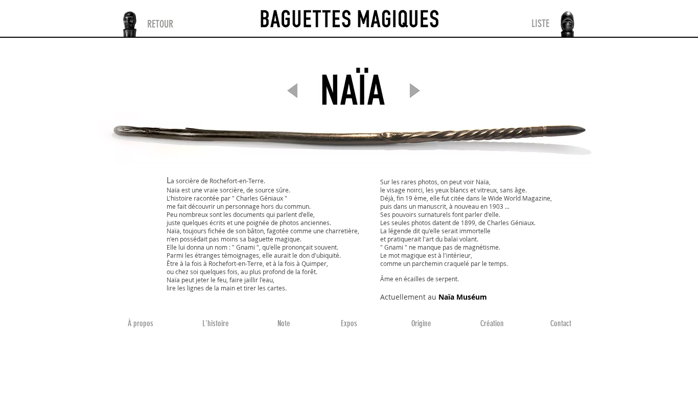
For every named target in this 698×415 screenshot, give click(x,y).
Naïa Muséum (462, 297)
